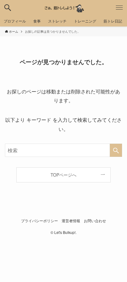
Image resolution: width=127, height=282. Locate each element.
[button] (7, 7)
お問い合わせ (95, 220)
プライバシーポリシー (39, 220)
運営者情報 (71, 220)
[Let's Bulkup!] (63, 7)
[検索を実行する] (116, 150)
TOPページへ (63, 175)
